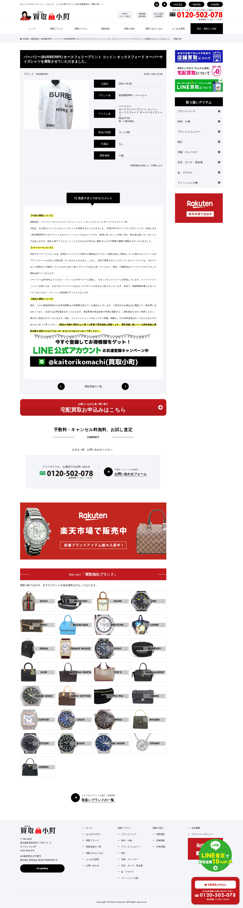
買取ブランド (56, 28)
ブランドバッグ (186, 111)
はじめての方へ (93, 833)
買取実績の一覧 (93, 386)
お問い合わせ (92, 865)
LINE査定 (178, 4)
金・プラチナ (185, 172)
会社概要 (195, 827)
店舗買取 (215, 4)
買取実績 (105, 28)
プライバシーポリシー (202, 833)
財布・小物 (184, 121)
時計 (180, 141)
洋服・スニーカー (188, 152)
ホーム (89, 827)
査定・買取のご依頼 (206, 28)
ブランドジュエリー (189, 131)
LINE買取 (160, 846)
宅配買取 (196, 4)
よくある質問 (178, 28)
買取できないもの (154, 28)
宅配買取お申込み (216, 884)
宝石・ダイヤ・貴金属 (190, 162)
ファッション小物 (188, 182)
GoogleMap (42, 868)
